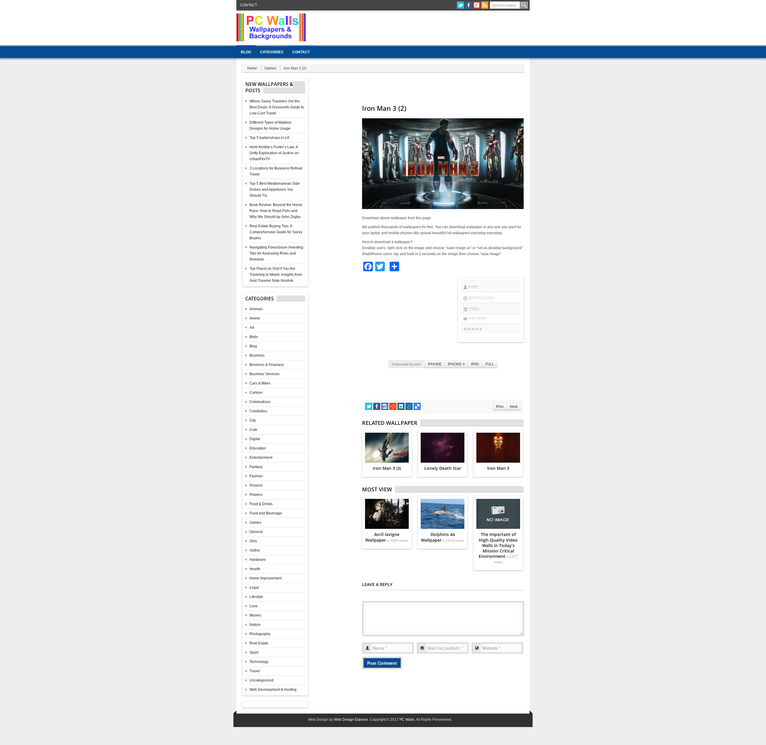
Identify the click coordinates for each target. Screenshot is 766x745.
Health (255, 569)
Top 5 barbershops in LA (269, 138)
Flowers (256, 495)
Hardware (258, 560)
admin (473, 286)
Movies (255, 615)
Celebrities (258, 411)
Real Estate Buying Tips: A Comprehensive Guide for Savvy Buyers (276, 232)
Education (258, 448)
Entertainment (261, 457)
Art (252, 327)
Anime (255, 318)
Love (254, 606)
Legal (254, 587)
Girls (253, 541)
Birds (254, 337)
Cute (253, 430)
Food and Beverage (266, 513)
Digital (255, 439)
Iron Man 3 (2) (384, 108)
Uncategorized (261, 680)
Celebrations (260, 402)
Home (252, 68)
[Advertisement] (421, 26)
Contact (248, 5)
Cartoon (256, 392)
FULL (489, 364)
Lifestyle (256, 597)
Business (257, 355)
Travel (255, 671)
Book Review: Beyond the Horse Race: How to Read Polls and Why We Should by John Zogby (276, 211)
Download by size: (407, 364)
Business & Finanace (267, 365)
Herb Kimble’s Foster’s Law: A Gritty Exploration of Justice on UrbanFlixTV (274, 153)
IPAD (475, 364)
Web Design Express (351, 719)
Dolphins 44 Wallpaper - (442, 537)
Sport (254, 652)
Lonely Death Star (442, 468)
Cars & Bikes (260, 383)
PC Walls (406, 719)
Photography (260, 634)
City (253, 420)
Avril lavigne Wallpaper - (386, 537)
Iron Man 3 (498, 468)
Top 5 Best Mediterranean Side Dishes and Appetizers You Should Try (275, 189)
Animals (256, 309)
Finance (256, 485)
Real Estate (259, 643)
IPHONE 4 (456, 364)
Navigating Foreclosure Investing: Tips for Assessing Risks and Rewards (277, 253)
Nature (255, 625)
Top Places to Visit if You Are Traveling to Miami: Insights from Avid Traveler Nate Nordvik (276, 274)
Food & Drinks (261, 504)
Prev (500, 407)
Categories (271, 52)
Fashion (256, 476)
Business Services (264, 374)
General (256, 532)
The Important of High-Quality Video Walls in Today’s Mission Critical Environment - (498, 548)
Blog (246, 52)
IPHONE (435, 364)
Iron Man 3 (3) (387, 468)
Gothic (255, 550)
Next (513, 407)
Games (270, 68)
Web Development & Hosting (273, 690)
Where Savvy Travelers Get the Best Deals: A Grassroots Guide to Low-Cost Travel (277, 107)
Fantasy (256, 467)
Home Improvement (266, 578)
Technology (259, 662)
